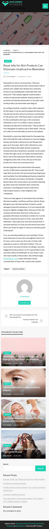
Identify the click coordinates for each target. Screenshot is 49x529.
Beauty (15, 50)
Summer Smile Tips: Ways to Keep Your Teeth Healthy (24, 479)
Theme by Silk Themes (34, 526)
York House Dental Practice (25, 523)
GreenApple (11, 76)
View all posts (24, 303)
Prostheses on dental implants (14, 483)
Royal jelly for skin (10, 258)
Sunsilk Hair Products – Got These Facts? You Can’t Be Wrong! (22, 450)
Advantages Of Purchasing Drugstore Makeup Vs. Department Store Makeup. (21, 358)
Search (5, 464)
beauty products (18, 269)
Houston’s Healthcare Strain (14, 494)
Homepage (6, 50)
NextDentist (20, 526)
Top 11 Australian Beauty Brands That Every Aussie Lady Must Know (23, 419)
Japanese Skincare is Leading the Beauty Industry (21, 388)
